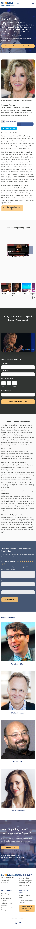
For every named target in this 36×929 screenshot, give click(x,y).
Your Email (5, 370)
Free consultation (24, 878)
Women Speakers (23, 115)
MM (3, 386)
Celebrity (29, 25)
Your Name (5, 363)
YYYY (14, 386)
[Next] (31, 250)
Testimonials (5, 880)
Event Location (6, 390)
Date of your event (7, 378)
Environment (25, 27)
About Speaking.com (7, 877)
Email (3, 589)
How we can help (24, 885)
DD (8, 386)
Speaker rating (8, 561)
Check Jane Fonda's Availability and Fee (18, 46)
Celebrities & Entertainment (13, 25)
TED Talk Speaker (14, 31)
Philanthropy (20, 29)
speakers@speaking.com (7, 5)
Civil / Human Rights (10, 27)
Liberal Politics (7, 29)
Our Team (4, 883)
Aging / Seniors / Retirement (13, 23)
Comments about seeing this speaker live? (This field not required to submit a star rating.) (15, 568)
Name (3, 581)
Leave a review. (27, 100)
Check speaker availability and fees (27, 908)
